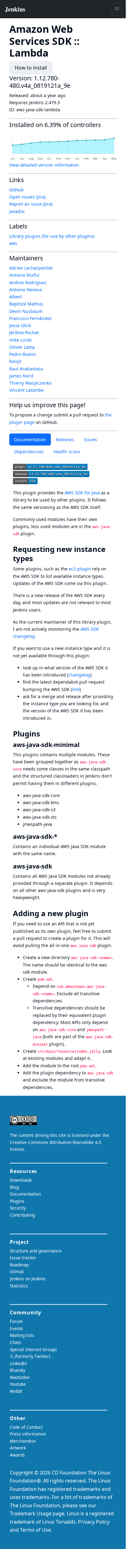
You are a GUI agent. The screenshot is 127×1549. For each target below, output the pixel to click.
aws (13, 243)
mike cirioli (20, 340)
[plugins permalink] (44, 733)
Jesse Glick (20, 325)
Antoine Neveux (25, 289)
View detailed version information (44, 165)
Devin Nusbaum (26, 311)
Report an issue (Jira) (30, 204)
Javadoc (17, 211)
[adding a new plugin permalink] (92, 913)
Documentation (30, 439)
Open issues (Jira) (27, 197)
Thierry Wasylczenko (30, 383)
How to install (31, 67)
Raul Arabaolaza (26, 369)
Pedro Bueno (22, 354)
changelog (79, 675)
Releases (65, 439)
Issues (90, 439)
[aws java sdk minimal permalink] (83, 745)
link (76, 689)
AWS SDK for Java (82, 493)
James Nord (21, 376)
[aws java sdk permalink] (61, 836)
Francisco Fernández (30, 318)
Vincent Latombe (26, 390)
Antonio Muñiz (24, 275)
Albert (15, 297)
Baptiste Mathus (26, 304)
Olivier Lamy (22, 347)
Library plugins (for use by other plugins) (51, 236)
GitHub (16, 190)
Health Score (67, 451)
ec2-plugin (80, 569)
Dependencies (29, 451)
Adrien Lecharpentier (31, 268)
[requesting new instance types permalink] (37, 558)
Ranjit (15, 361)
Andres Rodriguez (28, 282)
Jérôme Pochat (24, 332)
